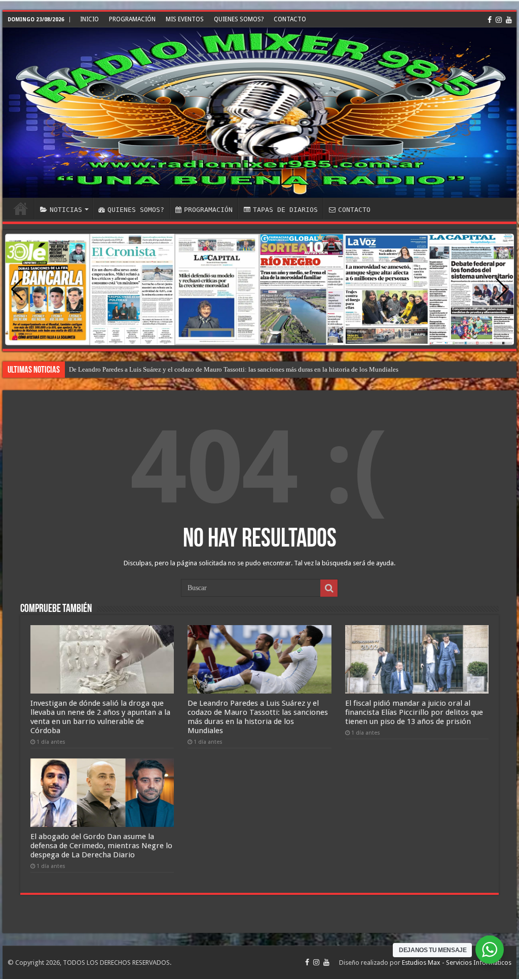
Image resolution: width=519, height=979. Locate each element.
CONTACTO (290, 19)
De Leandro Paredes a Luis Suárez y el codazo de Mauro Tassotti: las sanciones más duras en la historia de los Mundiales (233, 369)
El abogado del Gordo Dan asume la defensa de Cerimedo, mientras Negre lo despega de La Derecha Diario (101, 845)
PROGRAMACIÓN (132, 19)
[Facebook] (490, 20)
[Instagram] (499, 20)
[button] (502, 289)
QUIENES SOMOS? (239, 19)
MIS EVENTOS (185, 19)
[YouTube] (509, 20)
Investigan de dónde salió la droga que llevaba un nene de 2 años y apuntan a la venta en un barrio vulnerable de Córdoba (100, 717)
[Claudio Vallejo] (259, 112)
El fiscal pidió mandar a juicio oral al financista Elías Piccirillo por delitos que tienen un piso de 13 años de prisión (414, 712)
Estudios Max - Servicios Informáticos (456, 962)
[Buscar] (329, 588)
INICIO (89, 19)
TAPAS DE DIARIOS (285, 209)
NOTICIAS (66, 209)
